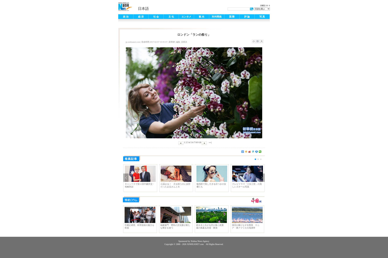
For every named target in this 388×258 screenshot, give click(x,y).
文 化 (171, 16)
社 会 (156, 16)
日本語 (143, 9)
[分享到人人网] (256, 151)
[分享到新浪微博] (249, 151)
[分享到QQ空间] (246, 151)
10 (200, 142)
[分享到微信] (260, 151)
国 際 (232, 16)
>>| (210, 142)
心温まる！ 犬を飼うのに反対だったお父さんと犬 (175, 185)
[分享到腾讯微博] (253, 151)
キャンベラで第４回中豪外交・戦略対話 (140, 185)
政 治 (126, 16)
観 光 (201, 16)
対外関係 (217, 16)
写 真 (262, 16)
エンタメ (186, 16)
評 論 (247, 16)
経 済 (141, 16)
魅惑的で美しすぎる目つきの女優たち (211, 185)
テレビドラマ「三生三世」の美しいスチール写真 (247, 185)
